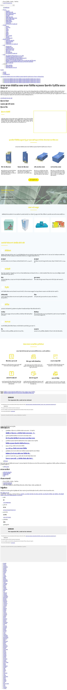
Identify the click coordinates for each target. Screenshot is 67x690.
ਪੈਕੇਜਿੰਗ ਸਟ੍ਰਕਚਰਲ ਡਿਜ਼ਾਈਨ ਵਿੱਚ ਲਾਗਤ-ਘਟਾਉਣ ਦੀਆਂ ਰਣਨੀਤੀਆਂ (19, 61)
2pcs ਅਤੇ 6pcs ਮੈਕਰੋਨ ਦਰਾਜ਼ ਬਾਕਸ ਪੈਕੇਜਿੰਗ (16, 448)
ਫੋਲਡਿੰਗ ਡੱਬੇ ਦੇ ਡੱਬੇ (9, 12)
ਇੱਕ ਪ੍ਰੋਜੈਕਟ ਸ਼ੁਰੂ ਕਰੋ (5, 492)
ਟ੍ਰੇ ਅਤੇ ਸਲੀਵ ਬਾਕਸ (10, 19)
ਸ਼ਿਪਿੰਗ (7, 33)
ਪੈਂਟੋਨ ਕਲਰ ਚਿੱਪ (9, 52)
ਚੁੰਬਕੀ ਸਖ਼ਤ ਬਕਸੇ (9, 16)
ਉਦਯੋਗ (4, 25)
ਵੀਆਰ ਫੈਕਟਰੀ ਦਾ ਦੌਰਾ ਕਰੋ (11, 67)
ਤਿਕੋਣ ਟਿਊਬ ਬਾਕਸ (9, 14)
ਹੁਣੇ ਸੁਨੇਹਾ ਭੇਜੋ (9, 98)
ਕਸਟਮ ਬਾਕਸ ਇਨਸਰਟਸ (11, 13)
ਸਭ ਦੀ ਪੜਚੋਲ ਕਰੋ (9, 62)
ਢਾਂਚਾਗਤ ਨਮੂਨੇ (8, 46)
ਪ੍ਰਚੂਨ (7, 32)
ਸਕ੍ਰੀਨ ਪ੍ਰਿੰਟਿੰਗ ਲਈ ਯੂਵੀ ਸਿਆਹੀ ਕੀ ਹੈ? (14, 59)
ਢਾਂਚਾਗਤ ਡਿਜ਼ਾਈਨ (9, 41)
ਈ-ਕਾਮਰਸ (8, 27)
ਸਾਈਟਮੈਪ (23, 494)
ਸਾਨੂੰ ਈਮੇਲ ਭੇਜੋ (3, 98)
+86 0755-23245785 (7, 484)
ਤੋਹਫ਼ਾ (7, 28)
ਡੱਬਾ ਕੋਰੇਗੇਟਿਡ (55, 494)
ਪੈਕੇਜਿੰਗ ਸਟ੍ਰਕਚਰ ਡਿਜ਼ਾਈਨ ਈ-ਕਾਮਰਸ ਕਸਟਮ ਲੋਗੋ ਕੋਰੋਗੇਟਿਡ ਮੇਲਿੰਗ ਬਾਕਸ (19, 393)
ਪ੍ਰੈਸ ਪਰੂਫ (8, 51)
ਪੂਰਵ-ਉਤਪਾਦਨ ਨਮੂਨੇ (10, 48)
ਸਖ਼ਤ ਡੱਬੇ (7, 15)
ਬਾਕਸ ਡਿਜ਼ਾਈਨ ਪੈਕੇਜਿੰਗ (47, 494)
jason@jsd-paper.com (7, 3)
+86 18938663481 (7, 502)
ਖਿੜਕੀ (7, 34)
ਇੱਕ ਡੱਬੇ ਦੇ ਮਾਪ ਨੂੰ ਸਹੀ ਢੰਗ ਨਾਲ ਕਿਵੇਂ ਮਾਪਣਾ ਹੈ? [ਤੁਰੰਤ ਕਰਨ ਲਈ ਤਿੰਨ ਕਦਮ (21, 60)
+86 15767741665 (7, 517)
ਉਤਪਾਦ (4, 9)
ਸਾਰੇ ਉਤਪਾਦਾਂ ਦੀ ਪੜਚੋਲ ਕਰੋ (11, 24)
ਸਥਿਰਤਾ (7, 26)
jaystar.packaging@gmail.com (9, 510)
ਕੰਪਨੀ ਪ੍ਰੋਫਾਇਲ (9, 65)
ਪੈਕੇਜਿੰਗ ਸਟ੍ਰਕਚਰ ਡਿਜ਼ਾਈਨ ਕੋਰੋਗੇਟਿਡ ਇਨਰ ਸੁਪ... (18, 443)
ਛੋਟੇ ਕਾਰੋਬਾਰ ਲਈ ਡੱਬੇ (38, 494)
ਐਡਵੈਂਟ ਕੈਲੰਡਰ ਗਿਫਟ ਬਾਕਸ (11, 18)
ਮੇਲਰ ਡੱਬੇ (7, 11)
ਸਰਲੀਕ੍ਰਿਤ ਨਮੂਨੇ (9, 47)
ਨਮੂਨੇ (4, 45)
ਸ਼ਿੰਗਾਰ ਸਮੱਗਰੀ (9, 35)
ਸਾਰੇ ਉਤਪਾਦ (19, 495)
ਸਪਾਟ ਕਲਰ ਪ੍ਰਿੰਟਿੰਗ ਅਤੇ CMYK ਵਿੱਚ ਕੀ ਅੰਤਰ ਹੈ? (16, 58)
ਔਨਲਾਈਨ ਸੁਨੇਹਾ (9, 66)
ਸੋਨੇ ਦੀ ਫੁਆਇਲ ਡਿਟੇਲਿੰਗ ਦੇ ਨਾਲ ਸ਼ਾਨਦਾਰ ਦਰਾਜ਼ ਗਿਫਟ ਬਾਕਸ (20, 438)
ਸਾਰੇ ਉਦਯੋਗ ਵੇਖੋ (9, 38)
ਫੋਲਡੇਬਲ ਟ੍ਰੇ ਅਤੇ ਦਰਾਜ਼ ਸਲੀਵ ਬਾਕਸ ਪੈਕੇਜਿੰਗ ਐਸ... (18, 453)
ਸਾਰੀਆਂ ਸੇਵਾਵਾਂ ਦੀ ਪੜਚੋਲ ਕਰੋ (12, 44)
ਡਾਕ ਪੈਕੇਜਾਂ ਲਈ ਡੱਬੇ (29, 494)
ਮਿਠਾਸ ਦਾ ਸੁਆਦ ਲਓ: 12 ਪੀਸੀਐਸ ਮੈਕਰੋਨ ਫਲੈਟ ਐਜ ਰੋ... (19, 458)
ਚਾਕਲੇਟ (7, 29)
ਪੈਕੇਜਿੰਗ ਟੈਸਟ (8, 42)
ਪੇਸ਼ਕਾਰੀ (7, 37)
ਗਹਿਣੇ (7, 31)
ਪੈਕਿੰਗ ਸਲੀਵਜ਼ (9, 20)
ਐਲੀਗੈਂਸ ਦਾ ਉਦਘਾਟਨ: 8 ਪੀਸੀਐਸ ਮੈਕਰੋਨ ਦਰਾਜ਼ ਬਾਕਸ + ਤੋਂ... (20, 433)
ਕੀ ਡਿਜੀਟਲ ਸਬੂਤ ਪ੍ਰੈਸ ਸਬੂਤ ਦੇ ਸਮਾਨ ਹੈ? (14, 57)
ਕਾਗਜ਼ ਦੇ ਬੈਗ (8, 22)
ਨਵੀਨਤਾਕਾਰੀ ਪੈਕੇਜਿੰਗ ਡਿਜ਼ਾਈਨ (10, 495)
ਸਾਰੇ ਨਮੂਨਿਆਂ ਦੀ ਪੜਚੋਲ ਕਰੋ (11, 53)
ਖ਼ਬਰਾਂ (4, 54)
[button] (33, 179)
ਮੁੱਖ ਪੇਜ (4, 72)
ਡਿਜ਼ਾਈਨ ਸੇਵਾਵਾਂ (6, 39)
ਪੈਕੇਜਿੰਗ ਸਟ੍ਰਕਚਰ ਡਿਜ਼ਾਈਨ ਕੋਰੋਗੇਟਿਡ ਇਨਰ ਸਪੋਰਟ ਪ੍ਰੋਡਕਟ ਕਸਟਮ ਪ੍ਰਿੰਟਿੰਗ (19, 391)
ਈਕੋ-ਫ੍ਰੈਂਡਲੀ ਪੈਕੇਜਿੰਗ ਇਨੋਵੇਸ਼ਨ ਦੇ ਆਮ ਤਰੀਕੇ (15, 55)
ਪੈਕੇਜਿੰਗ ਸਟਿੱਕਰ (9, 21)
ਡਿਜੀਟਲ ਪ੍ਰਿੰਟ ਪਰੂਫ (10, 50)
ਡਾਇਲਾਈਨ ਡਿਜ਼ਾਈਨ (10, 40)
